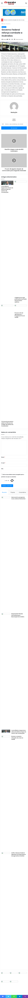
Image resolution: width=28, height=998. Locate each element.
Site (2, 468)
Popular (13, 492)
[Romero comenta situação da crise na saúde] (6, 793)
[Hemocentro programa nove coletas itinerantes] (6, 554)
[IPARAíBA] (10, 3)
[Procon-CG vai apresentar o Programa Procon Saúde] (21, 308)
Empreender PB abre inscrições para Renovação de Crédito (17, 615)
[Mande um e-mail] (7, 39)
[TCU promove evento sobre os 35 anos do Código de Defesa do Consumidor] (7, 362)
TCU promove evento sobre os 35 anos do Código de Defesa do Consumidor (7, 424)
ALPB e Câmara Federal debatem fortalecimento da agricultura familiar (18, 854)
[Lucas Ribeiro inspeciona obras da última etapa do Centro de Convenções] (7, 183)
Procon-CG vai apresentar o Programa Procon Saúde (20, 315)
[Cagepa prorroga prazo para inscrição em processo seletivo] (21, 238)
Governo (8, 23)
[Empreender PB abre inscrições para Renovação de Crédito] (6, 671)
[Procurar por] (26, 3)
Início (4, 23)
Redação (5, 39)
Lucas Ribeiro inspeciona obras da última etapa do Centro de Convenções (7, 189)
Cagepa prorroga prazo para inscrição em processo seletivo (21, 300)
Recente (4, 492)
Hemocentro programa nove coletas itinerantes (18, 498)
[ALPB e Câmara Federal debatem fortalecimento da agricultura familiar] (6, 910)
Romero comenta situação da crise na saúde (14, 20)
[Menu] (2, 3)
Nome (3, 457)
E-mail (3, 463)
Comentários (22, 492)
